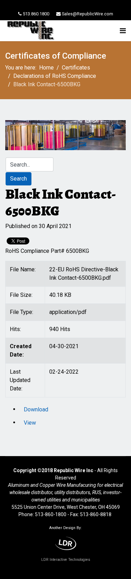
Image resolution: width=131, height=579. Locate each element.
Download (36, 409)
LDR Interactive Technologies (65, 559)
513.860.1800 (36, 13)
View (30, 422)
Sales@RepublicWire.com (87, 13)
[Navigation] (123, 30)
